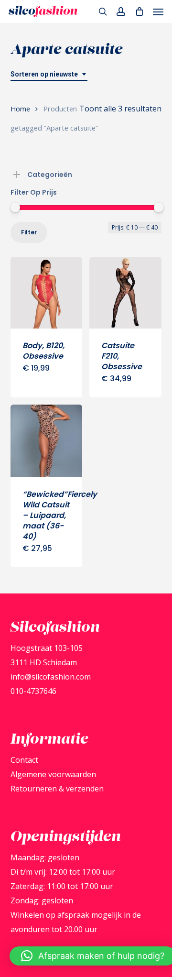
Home (20, 108)
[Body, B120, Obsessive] (47, 293)
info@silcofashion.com (51, 676)
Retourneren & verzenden (57, 788)
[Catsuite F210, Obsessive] (125, 293)
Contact (24, 760)
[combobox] (49, 74)
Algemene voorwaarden (53, 774)
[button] (158, 11)
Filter (29, 232)
